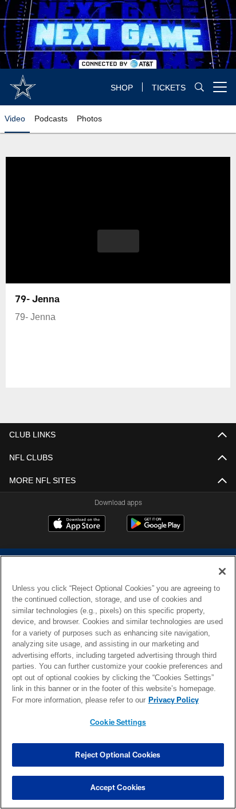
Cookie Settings (118, 722)
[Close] (222, 571)
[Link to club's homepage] (23, 82)
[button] (118, 247)
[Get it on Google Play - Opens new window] (155, 529)
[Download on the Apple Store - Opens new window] (77, 525)
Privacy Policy (75, 699)
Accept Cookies (118, 787)
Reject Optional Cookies (117, 754)
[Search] (199, 87)
